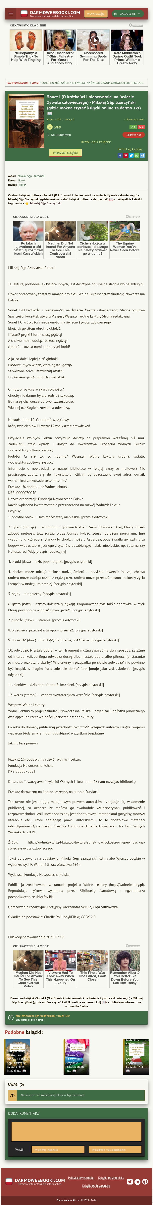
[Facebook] (120, 155)
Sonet (35, 83)
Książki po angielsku (111, 1178)
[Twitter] (131, 155)
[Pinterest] (125, 155)
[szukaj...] (102, 14)
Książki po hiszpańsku (96, 1185)
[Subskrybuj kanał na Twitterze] (130, 1183)
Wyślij (19, 1149)
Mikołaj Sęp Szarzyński (31, 176)
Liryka (22, 185)
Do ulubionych (61, 135)
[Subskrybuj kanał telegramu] (136, 1183)
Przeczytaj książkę (65, 153)
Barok (21, 180)
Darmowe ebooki (18, 83)
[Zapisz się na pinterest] (144, 1183)
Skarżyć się (134, 135)
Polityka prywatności (81, 1178)
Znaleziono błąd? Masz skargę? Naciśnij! (43, 1016)
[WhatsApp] (136, 155)
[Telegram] (142, 155)
